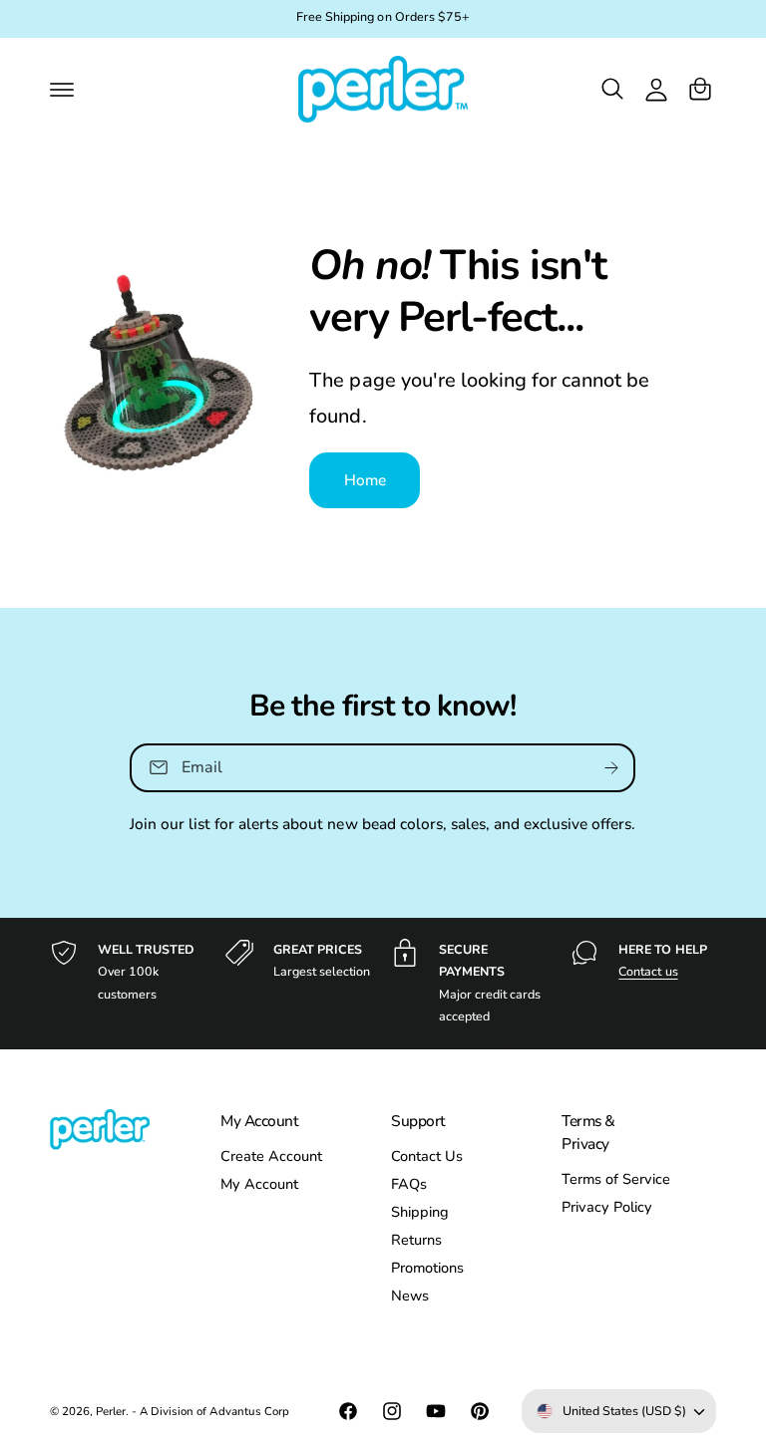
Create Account (271, 1156)
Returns (416, 1240)
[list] (383, 983)
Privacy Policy (607, 1207)
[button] (62, 89)
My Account (259, 1184)
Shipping (420, 1212)
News (410, 1295)
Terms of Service (616, 1179)
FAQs (409, 1184)
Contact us (647, 971)
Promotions (427, 1268)
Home (365, 479)
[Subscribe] (612, 767)
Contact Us (427, 1156)
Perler (111, 1411)
